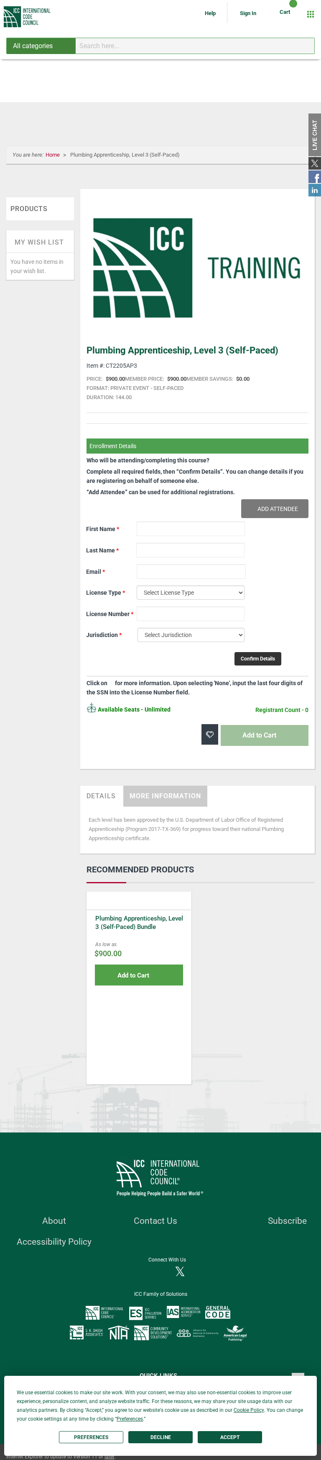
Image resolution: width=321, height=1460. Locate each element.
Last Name (102, 550)
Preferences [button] (130, 1419)
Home (53, 155)
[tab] (101, 796)
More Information (165, 796)
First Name (102, 529)
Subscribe (287, 1221)
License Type (105, 592)
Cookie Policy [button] (249, 1410)
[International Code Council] (27, 16)
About (54, 1221)
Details (101, 796)
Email (95, 571)
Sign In (248, 13)
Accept (229, 1437)
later (109, 1457)
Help (211, 13)
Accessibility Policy (54, 1242)
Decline (160, 1437)
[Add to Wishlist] (209, 734)
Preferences (91, 1437)
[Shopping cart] (286, 14)
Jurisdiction (104, 635)
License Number (109, 614)
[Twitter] (180, 1272)
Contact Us (155, 1221)
